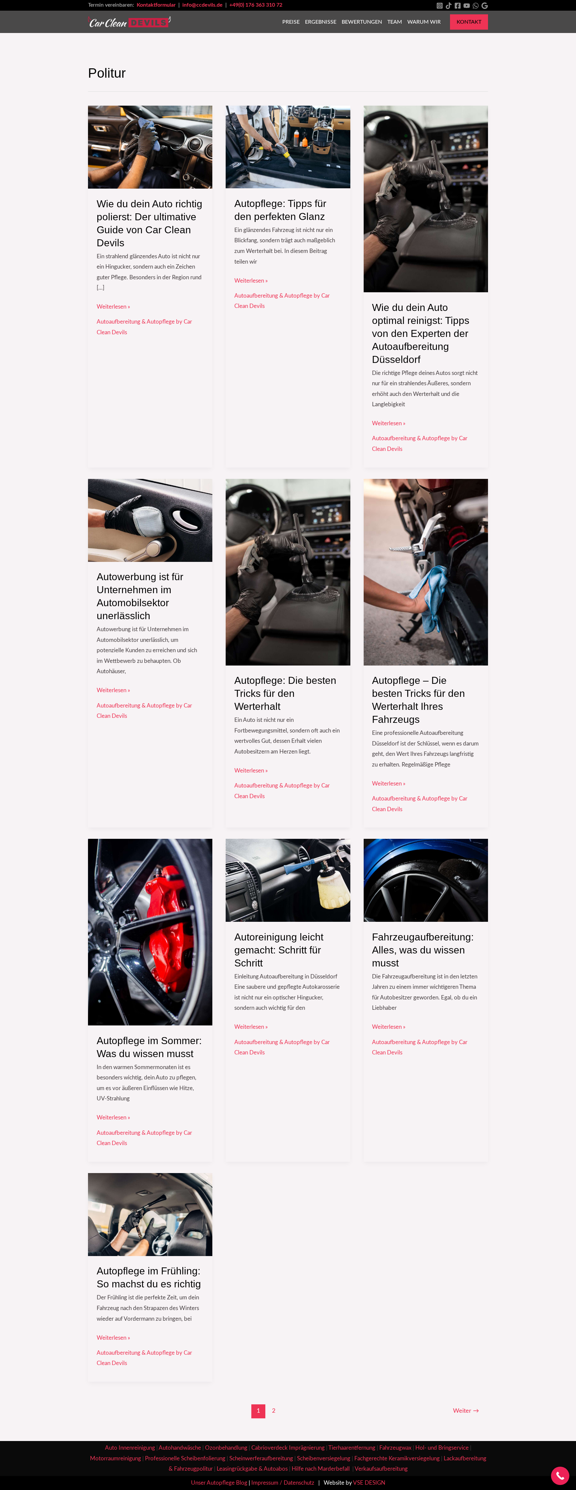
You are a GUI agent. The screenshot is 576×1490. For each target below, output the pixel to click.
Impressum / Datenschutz (282, 1483)
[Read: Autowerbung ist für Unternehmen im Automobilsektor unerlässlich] (150, 520)
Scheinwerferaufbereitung (261, 1458)
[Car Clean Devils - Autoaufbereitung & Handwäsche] (129, 21)
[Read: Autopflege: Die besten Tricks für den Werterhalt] (288, 572)
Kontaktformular (157, 5)
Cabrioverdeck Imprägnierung (288, 1448)
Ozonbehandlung (226, 1448)
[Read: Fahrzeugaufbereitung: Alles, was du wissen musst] (426, 880)
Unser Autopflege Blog (219, 1483)
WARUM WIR (424, 22)
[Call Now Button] (560, 1476)
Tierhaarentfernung (351, 1448)
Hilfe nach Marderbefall (321, 1469)
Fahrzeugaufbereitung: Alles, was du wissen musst (423, 949)
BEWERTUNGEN (362, 22)
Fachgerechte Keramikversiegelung (397, 1458)
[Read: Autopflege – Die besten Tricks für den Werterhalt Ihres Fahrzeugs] (426, 572)
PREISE (291, 22)
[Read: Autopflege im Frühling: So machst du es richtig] (150, 1214)
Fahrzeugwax (395, 1448)
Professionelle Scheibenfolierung (185, 1458)
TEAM (394, 22)
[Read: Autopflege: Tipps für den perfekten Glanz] (288, 147)
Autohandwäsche (180, 1448)
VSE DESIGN (369, 1483)
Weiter (466, 1411)
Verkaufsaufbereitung (381, 1469)
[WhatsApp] (475, 5)
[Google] (484, 5)
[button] (469, 22)
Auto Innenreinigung (130, 1448)
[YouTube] (466, 5)
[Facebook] (457, 5)
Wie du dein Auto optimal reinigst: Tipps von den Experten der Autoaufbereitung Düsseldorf (420, 333)
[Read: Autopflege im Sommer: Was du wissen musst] (150, 932)
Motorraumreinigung (115, 1458)
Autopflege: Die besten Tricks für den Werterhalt (285, 693)
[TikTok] (448, 5)
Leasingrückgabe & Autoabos (252, 1469)
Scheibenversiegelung (323, 1458)
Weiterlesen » (113, 306)
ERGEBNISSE (320, 22)
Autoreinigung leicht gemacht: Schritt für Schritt (278, 949)
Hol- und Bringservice (442, 1448)
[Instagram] (439, 5)
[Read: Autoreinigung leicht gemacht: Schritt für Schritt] (288, 880)
